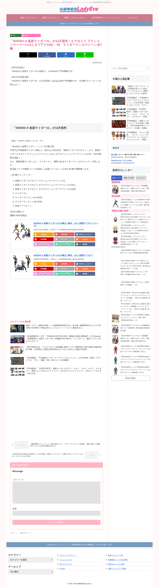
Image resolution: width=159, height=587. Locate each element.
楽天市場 (64, 234)
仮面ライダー (16, 35)
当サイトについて (65, 564)
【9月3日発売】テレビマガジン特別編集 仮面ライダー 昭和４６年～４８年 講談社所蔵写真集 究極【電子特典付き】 (134, 188)
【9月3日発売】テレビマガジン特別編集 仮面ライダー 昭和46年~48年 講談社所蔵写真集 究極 (135, 328)
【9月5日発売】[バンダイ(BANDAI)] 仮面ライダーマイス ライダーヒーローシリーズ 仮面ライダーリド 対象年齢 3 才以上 (135, 369)
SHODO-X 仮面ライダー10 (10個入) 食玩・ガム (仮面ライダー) (63, 255)
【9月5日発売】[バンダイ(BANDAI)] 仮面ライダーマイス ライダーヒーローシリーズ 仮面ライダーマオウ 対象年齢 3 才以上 (135, 348)
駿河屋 (85, 244)
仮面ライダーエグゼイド (32, 35)
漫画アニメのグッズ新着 (117, 568)
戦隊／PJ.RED (129, 178)
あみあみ (85, 239)
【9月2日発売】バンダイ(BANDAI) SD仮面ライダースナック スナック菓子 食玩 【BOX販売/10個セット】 (134, 317)
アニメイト (64, 239)
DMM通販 (44, 239)
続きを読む (130, 378)
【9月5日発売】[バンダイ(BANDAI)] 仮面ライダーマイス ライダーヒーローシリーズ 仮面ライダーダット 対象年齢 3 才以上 (135, 359)
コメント (18, 479)
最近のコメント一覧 (115, 555)
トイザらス (41, 244)
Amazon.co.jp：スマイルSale (121, 160)
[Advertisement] (56, 105)
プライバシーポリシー (67, 555)
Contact (62, 568)
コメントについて (65, 560)
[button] (148, 68)
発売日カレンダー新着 (116, 564)
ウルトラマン (141, 178)
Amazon (43, 234)
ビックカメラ (62, 244)
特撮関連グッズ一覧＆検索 (118, 560)
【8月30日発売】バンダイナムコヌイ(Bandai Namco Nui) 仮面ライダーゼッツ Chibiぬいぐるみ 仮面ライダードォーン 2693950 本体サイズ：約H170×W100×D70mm (129, 242)
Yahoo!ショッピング (85, 234)
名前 (14, 509)
